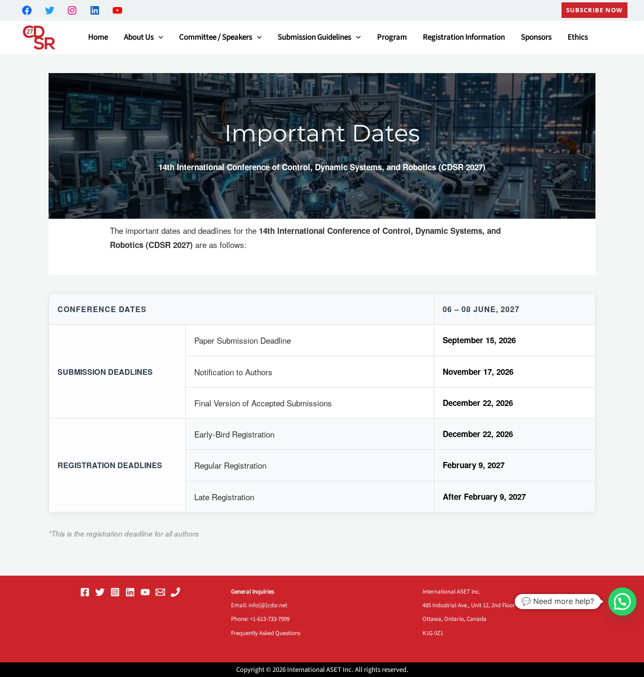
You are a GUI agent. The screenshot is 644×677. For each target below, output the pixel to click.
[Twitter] (100, 592)
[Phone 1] (175, 592)
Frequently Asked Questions (265, 633)
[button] (594, 10)
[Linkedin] (130, 592)
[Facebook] (85, 592)
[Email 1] (160, 592)
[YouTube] (145, 592)
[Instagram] (115, 592)
